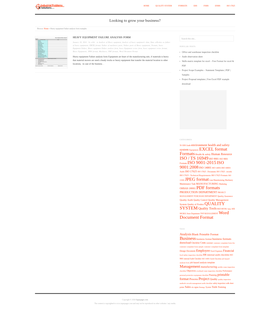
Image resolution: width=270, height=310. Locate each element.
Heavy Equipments (80, 51)
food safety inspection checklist (191, 255)
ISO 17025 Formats (219, 175)
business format (204, 239)
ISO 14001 (205, 167)
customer (209, 243)
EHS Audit (186, 145)
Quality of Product (195, 204)
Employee (203, 250)
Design (183, 251)
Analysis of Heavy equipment (110, 42)
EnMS (217, 6)
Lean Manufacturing (216, 180)
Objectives (191, 271)
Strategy (202, 287)
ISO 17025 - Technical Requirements (195, 175)
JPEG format (93, 51)
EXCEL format (95, 45)
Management (190, 266)
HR (205, 254)
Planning (213, 275)
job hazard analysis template (202, 262)
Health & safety (203, 154)
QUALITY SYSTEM (163, 6)
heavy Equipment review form (130, 48)
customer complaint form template (216, 247)
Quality (213, 279)
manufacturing (209, 266)
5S (181, 145)
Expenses (218, 251)
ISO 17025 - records (224, 172)
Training (222, 287)
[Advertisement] (203, 109)
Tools (214, 287)
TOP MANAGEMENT (209, 213)
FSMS (206, 6)
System (208, 287)
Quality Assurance (225, 196)
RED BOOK (222, 209)
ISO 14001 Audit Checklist (211, 259)
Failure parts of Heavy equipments (137, 45)
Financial (228, 250)
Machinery (103, 51)
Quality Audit (186, 200)
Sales (229, 209)
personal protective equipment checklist (194, 275)
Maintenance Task (187, 184)
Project (204, 279)
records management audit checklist (199, 283)
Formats (182, 6)
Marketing (223, 184)
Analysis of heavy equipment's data (135, 42)
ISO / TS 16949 (194, 158)
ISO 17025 (231, 6)
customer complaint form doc (224, 243)
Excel (213, 251)
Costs (203, 242)
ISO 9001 (214, 158)
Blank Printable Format (205, 234)
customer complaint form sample (191, 247)
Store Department (193, 213)
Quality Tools (207, 208)
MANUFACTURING (207, 183)
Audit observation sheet (192, 56)
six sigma (194, 287)
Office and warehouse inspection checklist (200, 52)
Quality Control (200, 200)
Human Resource (221, 154)
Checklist (195, 243)
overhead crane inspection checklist (209, 271)
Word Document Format (128, 51)
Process (193, 279)
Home (146, 6)
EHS (195, 6)
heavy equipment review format (155, 48)
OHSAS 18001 (188, 188)
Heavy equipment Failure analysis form (102, 37)
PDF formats (113, 51)
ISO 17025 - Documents (207, 172)
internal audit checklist (218, 255)
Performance (227, 271)
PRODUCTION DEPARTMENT (198, 192)
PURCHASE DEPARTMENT (205, 196)
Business (188, 238)
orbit (93, 42)
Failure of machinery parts (112, 45)
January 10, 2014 (80, 42)
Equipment (194, 150)
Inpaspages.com (142, 300)
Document (190, 251)
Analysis (185, 234)
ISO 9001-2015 (202, 162)
